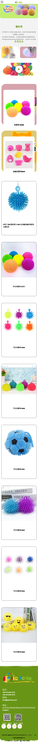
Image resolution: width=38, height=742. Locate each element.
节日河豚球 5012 (19, 591)
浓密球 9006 (19, 125)
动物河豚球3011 (19, 171)
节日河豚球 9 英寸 (19, 287)
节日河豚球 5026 (19, 652)
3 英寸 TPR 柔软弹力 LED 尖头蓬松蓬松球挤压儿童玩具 (18, 225)
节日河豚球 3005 (19, 408)
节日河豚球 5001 (19, 530)
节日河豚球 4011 (19, 469)
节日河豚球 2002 (19, 347)
